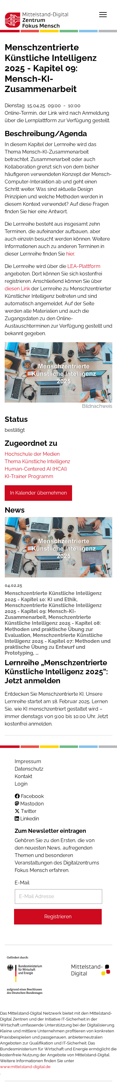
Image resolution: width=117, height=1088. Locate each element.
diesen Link (17, 289)
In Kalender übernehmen (38, 493)
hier (70, 254)
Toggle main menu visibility (103, 14)
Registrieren (57, 917)
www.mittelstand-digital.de (25, 1066)
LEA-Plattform (83, 266)
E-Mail (22, 883)
